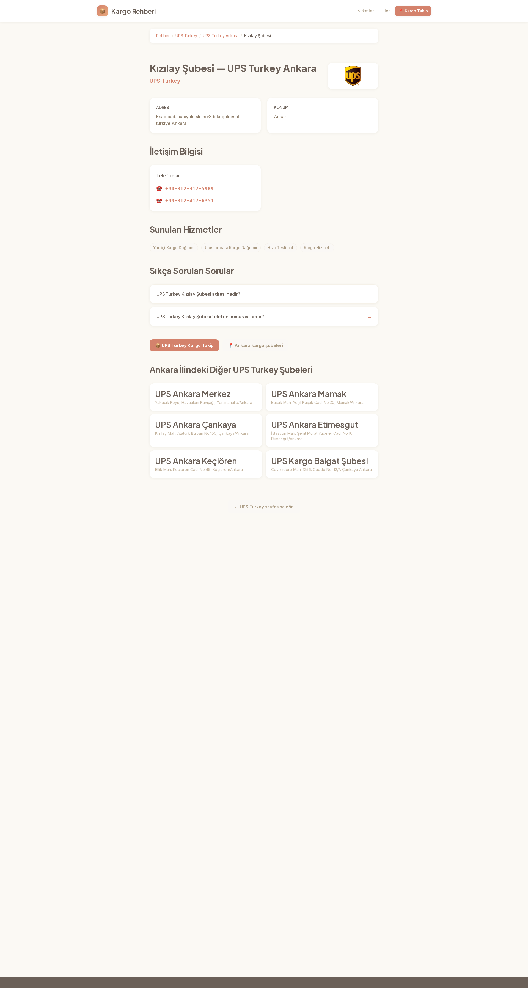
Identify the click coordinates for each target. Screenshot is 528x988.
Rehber (163, 35)
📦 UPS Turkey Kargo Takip (184, 345)
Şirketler (366, 11)
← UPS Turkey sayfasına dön (264, 507)
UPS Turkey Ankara (220, 35)
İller (386, 11)
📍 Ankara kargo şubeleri (255, 345)
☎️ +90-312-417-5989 (185, 188)
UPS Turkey (186, 35)
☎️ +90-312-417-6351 (185, 200)
